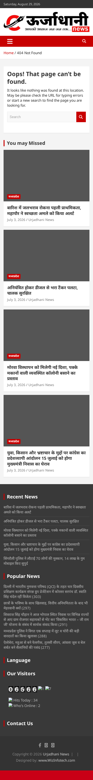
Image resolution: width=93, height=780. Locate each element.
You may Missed (26, 143)
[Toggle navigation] (10, 41)
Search (81, 117)
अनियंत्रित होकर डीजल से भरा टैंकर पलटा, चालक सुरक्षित (42, 290)
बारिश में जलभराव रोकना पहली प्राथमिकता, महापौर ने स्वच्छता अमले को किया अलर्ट (44, 210)
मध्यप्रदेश (14, 196)
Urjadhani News (41, 219)
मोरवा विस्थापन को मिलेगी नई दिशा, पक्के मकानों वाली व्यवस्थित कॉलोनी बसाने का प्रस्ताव (42, 372)
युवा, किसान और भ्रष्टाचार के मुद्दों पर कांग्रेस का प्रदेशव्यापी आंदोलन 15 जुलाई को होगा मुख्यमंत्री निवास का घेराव (46, 458)
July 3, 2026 (16, 219)
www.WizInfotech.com (56, 760)
